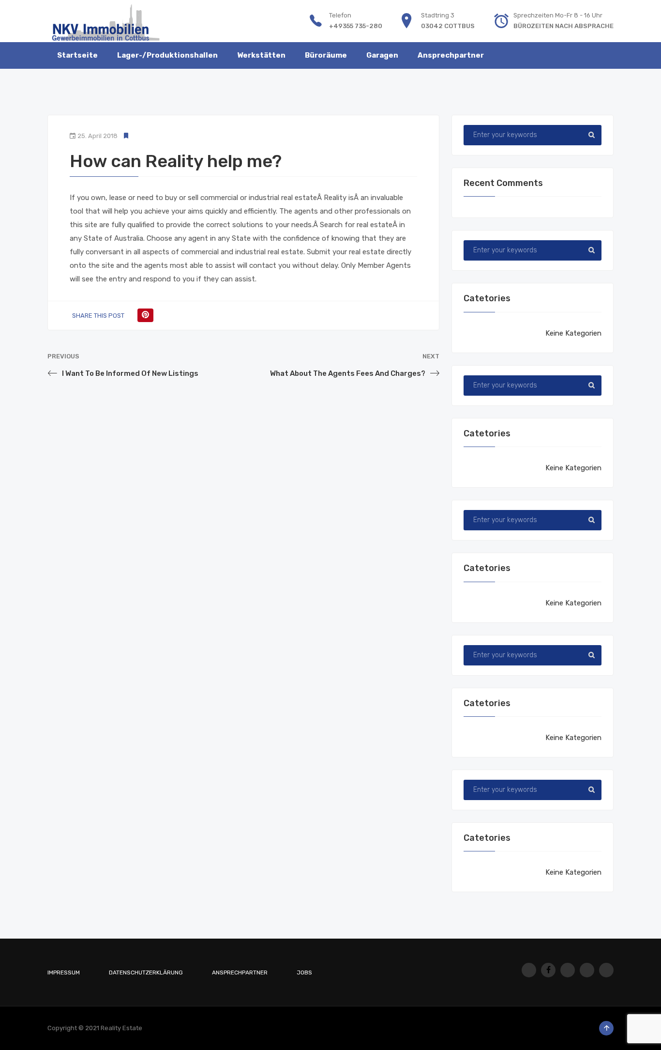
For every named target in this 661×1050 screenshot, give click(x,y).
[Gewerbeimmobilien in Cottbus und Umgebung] (105, 20)
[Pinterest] (145, 315)
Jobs (304, 972)
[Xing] (587, 970)
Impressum (63, 972)
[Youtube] (567, 970)
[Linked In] (606, 970)
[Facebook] (548, 970)
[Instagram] (529, 970)
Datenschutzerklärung (146, 972)
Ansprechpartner (240, 972)
